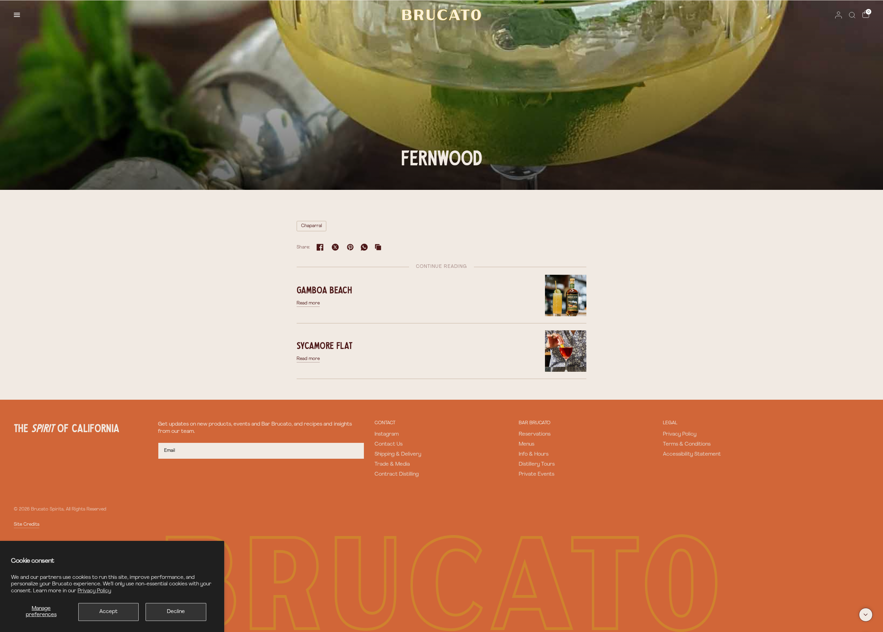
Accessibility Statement (692, 454)
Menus (526, 444)
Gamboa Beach (324, 289)
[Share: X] (335, 247)
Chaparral (311, 226)
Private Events (536, 474)
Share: (303, 247)
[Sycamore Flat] (565, 350)
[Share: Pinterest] (350, 247)
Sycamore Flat (325, 345)
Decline (176, 611)
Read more (308, 303)
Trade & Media (392, 464)
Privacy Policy (94, 591)
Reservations (534, 434)
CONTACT (385, 423)
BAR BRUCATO (534, 423)
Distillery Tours (537, 464)
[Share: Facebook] (320, 247)
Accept (108, 611)
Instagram (387, 434)
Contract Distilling (397, 474)
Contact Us (389, 444)
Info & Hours (533, 454)
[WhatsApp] (364, 247)
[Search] (852, 15)
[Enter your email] (357, 451)
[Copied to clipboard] (378, 247)
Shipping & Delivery (398, 454)
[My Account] (838, 15)
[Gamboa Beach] (565, 295)
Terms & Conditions (687, 444)
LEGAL (670, 423)
